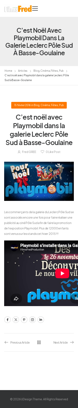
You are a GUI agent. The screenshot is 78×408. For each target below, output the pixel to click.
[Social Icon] (7, 319)
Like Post (53, 152)
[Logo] (18, 8)
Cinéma (45, 70)
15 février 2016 (22, 105)
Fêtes (54, 70)
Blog (36, 70)
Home (8, 70)
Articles (22, 70)
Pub (61, 70)
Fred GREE (29, 152)
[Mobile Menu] (35, 8)
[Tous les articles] (39, 342)
